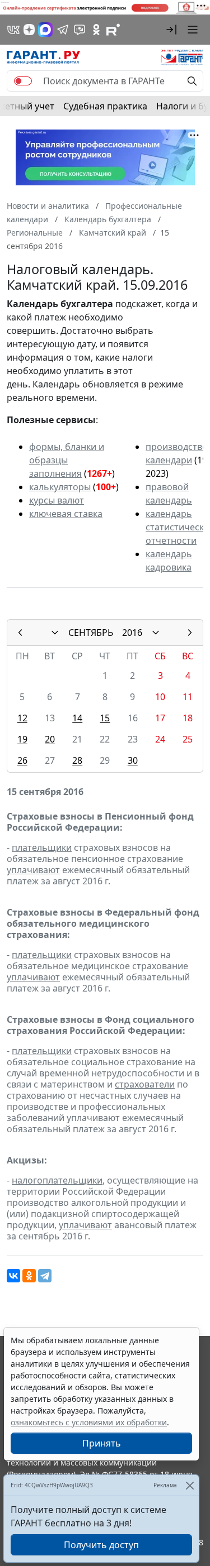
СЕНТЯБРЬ (90, 632)
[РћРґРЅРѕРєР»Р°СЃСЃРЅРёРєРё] (29, 1275)
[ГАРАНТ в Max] (45, 29)
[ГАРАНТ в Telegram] (62, 29)
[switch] (23, 80)
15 (105, 718)
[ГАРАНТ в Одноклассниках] (96, 29)
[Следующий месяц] (189, 632)
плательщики (42, 847)
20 (50, 739)
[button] (171, 29)
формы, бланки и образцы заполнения (66, 460)
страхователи (145, 1084)
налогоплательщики (57, 1180)
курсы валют (56, 500)
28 (77, 760)
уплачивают (33, 870)
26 (22, 760)
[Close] (189, 1485)
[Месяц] (54, 632)
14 (77, 718)
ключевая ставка (65, 513)
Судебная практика (105, 106)
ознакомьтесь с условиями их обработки (89, 1422)
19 (22, 739)
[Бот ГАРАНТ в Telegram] (79, 29)
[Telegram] (45, 1275)
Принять (101, 1443)
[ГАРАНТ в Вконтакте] (13, 29)
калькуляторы (60, 487)
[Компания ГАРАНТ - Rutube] (113, 29)
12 (22, 718)
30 (133, 760)
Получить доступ (101, 1545)
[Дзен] (29, 29)
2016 (132, 632)
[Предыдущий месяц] (20, 632)
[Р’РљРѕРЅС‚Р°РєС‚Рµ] (13, 1275)
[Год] (155, 632)
